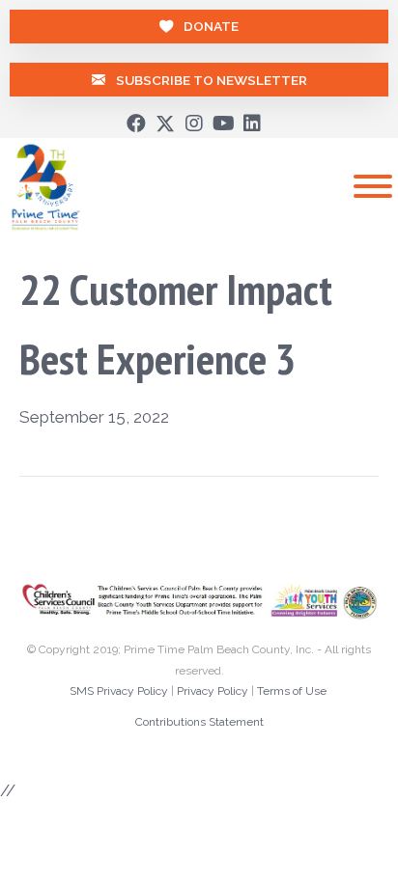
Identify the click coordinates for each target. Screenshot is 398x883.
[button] (136, 123)
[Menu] (373, 186)
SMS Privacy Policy (119, 691)
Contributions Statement (199, 722)
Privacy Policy (212, 691)
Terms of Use (292, 691)
